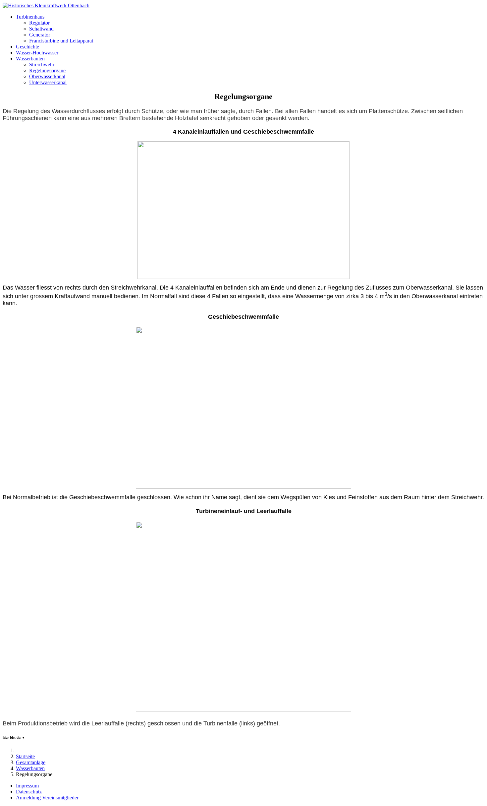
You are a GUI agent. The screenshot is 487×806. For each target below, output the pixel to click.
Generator (39, 34)
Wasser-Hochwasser (37, 52)
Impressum (27, 785)
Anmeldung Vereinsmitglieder (47, 797)
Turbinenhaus (30, 17)
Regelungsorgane (47, 70)
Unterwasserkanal (48, 82)
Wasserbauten (30, 58)
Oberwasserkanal (47, 76)
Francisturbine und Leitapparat (61, 40)
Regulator (39, 23)
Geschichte (27, 46)
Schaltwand (41, 29)
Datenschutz (29, 791)
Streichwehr (41, 64)
